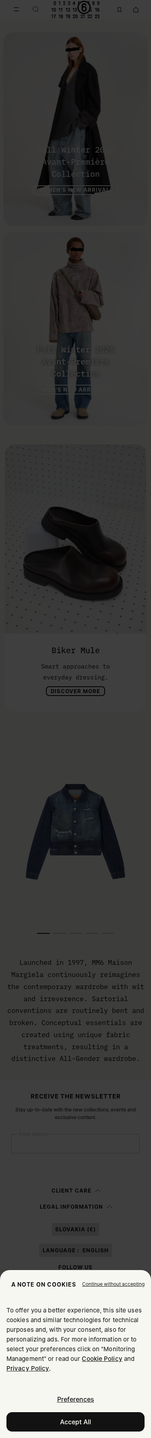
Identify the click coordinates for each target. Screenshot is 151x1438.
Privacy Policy (27, 1368)
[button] (113, 1284)
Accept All (75, 1422)
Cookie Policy (102, 1359)
